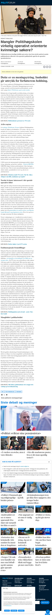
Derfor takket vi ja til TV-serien (17, 244)
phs (2, 391)
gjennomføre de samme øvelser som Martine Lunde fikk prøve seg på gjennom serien (17, 211)
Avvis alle (7, 610)
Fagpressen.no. (9, 605)
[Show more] (49, 462)
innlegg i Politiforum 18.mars (11, 127)
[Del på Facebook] (44, 66)
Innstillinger (47, 614)
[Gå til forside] (26, 3)
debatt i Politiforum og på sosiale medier (18, 90)
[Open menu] (48, 612)
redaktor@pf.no (24, 466)
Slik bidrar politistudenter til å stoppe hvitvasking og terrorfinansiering (17, 385)
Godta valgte (14, 610)
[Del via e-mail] (49, 66)
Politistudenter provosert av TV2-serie (19, 121)
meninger (18, 391)
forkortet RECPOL (28, 164)
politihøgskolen (9, 391)
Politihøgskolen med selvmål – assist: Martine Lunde (17, 313)
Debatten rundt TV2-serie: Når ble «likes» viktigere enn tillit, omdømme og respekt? (17, 176)
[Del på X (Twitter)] (47, 66)
